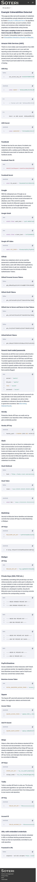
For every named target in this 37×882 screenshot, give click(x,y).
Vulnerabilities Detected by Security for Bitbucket (18, 37)
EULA (2, 877)
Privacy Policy (4, 875)
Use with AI (7, 8)
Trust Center (4, 879)
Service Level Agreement (7, 874)
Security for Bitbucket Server (16, 20)
